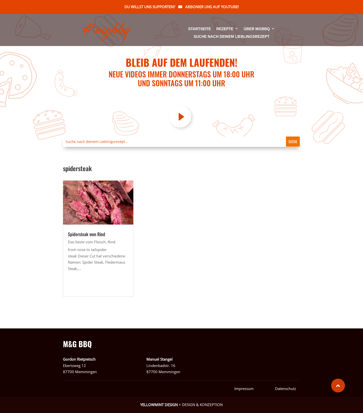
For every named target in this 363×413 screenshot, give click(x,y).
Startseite (199, 29)
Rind (111, 241)
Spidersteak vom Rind (86, 234)
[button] (338, 385)
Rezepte (224, 29)
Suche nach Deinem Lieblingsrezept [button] (231, 37)
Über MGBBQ (257, 29)
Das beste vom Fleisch (87, 241)
